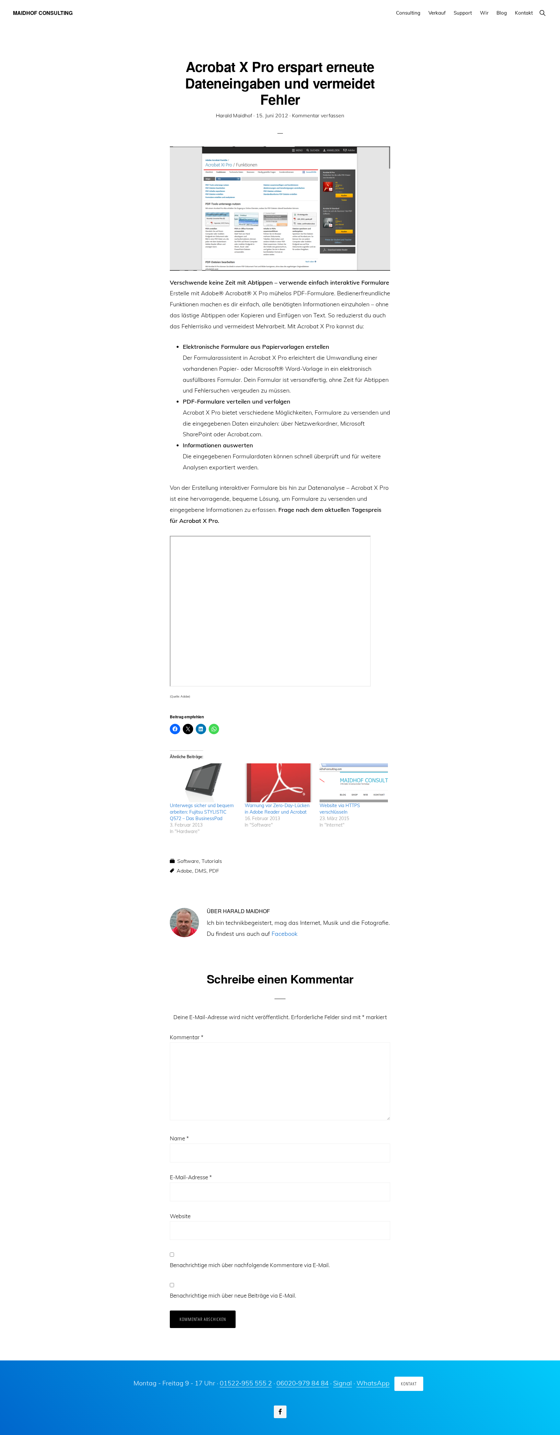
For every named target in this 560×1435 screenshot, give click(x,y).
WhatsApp (373, 1383)
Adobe (184, 870)
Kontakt (409, 1384)
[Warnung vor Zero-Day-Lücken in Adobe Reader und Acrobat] (279, 783)
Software (188, 861)
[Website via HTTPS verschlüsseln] (354, 783)
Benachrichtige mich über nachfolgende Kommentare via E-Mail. (250, 1265)
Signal (342, 1383)
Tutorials (212, 861)
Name (179, 1138)
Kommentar (187, 1037)
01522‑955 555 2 (246, 1383)
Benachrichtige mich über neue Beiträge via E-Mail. (233, 1295)
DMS (200, 870)
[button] (542, 13)
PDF (214, 870)
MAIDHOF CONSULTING (43, 13)
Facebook (285, 933)
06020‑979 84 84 (302, 1383)
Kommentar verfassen (318, 115)
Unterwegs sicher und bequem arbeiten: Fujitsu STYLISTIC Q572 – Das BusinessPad (202, 812)
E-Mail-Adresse (191, 1177)
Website (180, 1216)
